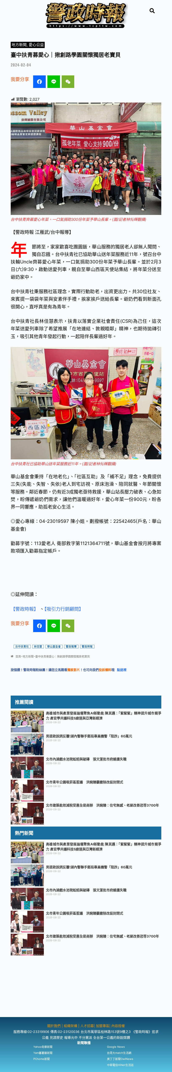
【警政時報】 (25, 609)
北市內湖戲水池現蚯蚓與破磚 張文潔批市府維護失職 (86, 759)
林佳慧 (38, 646)
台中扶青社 (22, 646)
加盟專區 (102, 1026)
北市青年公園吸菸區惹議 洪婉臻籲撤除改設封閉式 (84, 782)
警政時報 (87, 646)
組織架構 (70, 1026)
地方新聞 (19, 45)
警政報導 (71, 646)
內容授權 (118, 1026)
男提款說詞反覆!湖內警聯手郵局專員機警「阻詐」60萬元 (89, 736)
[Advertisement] (86, 988)
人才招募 (87, 1026)
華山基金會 (54, 646)
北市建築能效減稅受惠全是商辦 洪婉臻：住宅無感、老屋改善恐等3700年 (102, 805)
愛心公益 (36, 45)
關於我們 (54, 1026)
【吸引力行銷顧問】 (64, 609)
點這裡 (121, 670)
